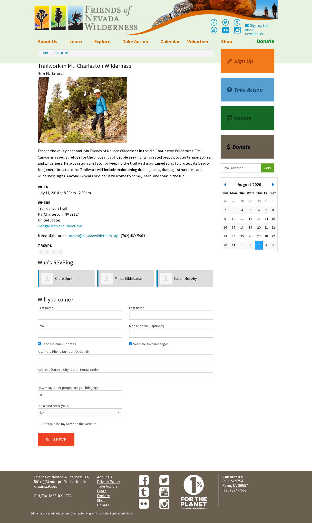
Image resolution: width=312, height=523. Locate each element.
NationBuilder (124, 513)
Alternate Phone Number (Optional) (63, 351)
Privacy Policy (108, 481)
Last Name (136, 308)
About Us (47, 41)
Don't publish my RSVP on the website (69, 424)
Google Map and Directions (60, 225)
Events (242, 118)
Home (45, 53)
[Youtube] (214, 29)
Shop (226, 41)
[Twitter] (225, 22)
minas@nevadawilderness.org (93, 235)
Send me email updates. (59, 344)
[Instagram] (237, 31)
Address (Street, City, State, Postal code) (68, 369)
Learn (75, 41)
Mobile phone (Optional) (146, 326)
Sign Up (243, 61)
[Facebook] (214, 22)
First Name (45, 308)
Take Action (135, 41)
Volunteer (198, 41)
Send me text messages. (150, 344)
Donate (265, 41)
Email (41, 326)
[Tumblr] (237, 22)
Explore (102, 41)
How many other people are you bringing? (68, 387)
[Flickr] (225, 31)
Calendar (170, 41)
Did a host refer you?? (53, 405)
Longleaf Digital (94, 513)
